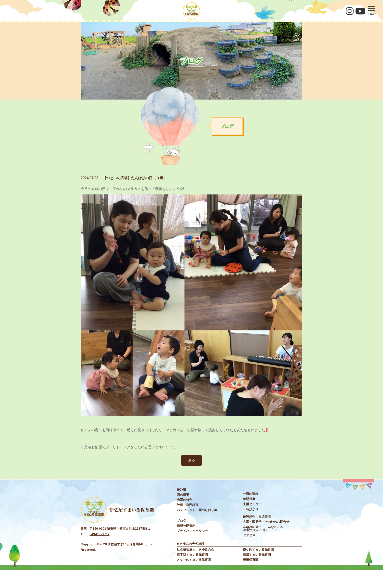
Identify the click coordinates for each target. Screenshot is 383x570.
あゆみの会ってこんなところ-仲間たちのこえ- (263, 528)
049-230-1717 (99, 534)
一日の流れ (250, 494)
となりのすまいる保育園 (194, 559)
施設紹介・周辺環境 (257, 516)
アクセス (249, 535)
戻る (191, 460)
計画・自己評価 (188, 505)
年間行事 (249, 499)
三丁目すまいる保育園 (192, 554)
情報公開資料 (186, 525)
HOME (181, 489)
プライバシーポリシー (192, 531)
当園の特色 (184, 499)
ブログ (181, 520)
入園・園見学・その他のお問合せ (266, 521)
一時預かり (250, 509)
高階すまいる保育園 (257, 554)
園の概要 (183, 494)
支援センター (252, 504)
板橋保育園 (250, 559)
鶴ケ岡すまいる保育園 (258, 549)
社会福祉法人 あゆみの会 (195, 549)
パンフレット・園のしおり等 (197, 510)
